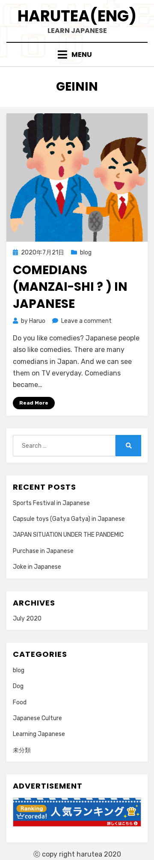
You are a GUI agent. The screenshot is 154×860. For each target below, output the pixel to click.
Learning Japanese (39, 734)
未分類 (22, 750)
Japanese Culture (37, 718)
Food (20, 702)
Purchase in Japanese (43, 551)
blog (86, 252)
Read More (33, 403)
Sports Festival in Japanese (51, 503)
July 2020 (27, 618)
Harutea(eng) (77, 16)
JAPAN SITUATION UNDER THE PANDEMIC (68, 534)
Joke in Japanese (37, 566)
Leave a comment (86, 321)
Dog (18, 686)
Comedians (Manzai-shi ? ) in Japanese (70, 287)
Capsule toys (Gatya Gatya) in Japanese (69, 519)
